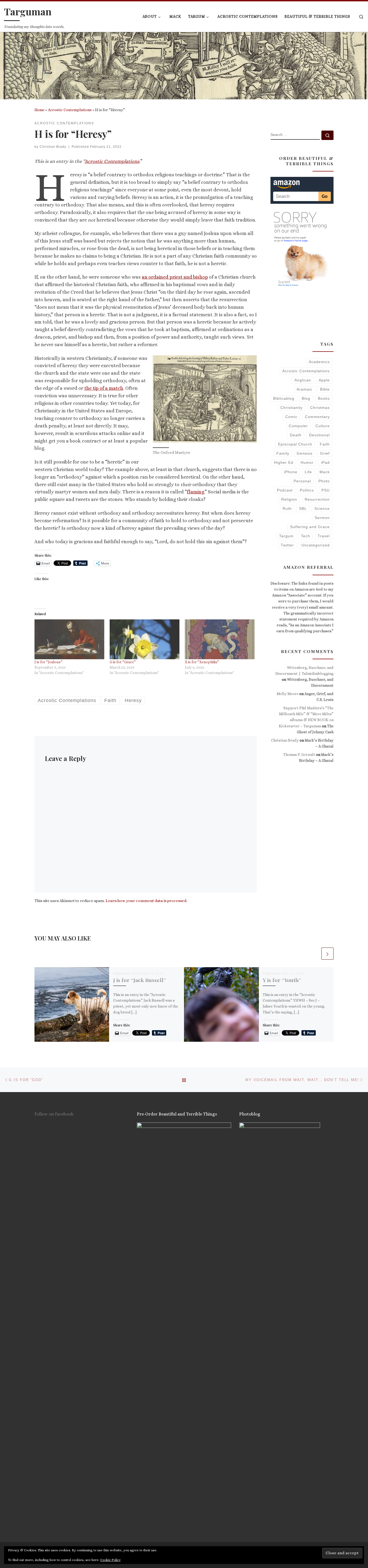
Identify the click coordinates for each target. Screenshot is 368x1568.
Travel (324, 536)
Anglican (302, 380)
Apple (324, 380)
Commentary (317, 417)
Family (282, 453)
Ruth (287, 508)
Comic (291, 417)
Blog (306, 398)
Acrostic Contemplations (70, 110)
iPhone (290, 472)
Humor (307, 462)
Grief (325, 453)
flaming (195, 491)
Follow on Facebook (54, 1114)
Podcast (285, 490)
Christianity (291, 407)
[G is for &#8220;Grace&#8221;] (144, 639)
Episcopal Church (295, 444)
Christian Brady (53, 147)
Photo (324, 481)
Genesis (305, 453)
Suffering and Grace (310, 527)
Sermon (322, 517)
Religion (289, 499)
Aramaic (305, 389)
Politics (307, 490)
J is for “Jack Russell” (139, 979)
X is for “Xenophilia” (202, 662)
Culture (322, 426)
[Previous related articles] (314, 954)
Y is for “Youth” (282, 979)
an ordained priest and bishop (175, 277)
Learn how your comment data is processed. (146, 900)
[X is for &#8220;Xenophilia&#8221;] (220, 639)
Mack (325, 472)
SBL (303, 508)
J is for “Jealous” (48, 662)
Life (308, 472)
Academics (319, 362)
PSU (325, 490)
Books (324, 398)
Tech (305, 536)
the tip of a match (103, 388)
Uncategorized (315, 545)
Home (39, 110)
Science (322, 508)
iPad (325, 462)
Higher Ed (283, 462)
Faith (325, 444)
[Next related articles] (327, 954)
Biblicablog (283, 398)
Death (295, 435)
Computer (298, 426)
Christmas (320, 407)
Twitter (287, 545)
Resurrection (317, 499)
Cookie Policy (110, 1560)
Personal (302, 481)
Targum (286, 536)
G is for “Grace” (123, 662)
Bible (325, 389)
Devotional (319, 435)
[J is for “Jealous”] (69, 639)
